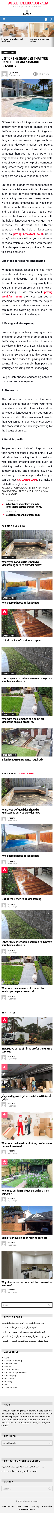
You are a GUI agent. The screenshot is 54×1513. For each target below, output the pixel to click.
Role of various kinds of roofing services (24, 1238)
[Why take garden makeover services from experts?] (27, 1173)
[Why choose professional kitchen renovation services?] (27, 1265)
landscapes (10, 491)
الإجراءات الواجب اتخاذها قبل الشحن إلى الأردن (24, 1332)
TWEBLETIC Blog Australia (27, 3)
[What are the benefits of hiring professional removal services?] (27, 1126)
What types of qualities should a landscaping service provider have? (22, 563)
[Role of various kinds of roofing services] (27, 1220)
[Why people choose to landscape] (27, 585)
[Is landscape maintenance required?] (27, 742)
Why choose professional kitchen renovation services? (27, 1283)
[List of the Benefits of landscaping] (27, 623)
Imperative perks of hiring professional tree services (27, 1050)
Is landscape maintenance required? (22, 760)
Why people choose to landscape (20, 603)
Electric (7, 1366)
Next (52, 34)
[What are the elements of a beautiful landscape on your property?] (27, 701)
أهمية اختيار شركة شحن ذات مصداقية (40, 40)
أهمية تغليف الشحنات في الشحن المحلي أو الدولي (26, 1097)
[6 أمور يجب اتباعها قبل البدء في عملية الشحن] (14, 30)
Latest (27, 14)
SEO (6, 1384)
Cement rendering (13, 1360)
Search (49, 1305)
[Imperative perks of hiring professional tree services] (27, 1031)
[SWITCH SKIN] (45, 19)
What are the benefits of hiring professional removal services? (27, 1145)
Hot (5, 612)
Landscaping (8, 557)
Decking (7, 488)
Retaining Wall (39, 491)
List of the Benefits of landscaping (21, 640)
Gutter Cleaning (11, 1369)
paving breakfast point (28, 234)
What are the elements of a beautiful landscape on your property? (23, 720)
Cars (6, 1358)
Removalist (9, 1378)
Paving (24, 491)
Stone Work (10, 494)
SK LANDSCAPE (27, 479)
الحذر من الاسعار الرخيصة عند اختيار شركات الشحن (26, 1336)
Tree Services (9, 755)
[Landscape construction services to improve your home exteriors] (27, 661)
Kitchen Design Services (15, 1372)
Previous (1, 34)
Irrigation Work (39, 488)
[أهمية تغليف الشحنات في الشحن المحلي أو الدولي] (27, 1078)
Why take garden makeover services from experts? (25, 1192)
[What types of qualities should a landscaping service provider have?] (27, 544)
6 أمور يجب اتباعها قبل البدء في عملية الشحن (12, 40)
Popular (5, 1067)
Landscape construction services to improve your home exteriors (27, 679)
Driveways (21, 488)
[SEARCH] (50, 19)
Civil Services (10, 1363)
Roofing (8, 1381)
